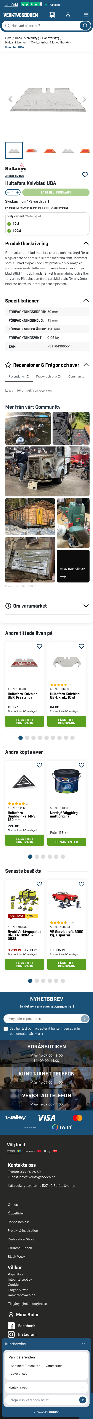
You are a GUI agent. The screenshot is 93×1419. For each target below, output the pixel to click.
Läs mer (34, 1034)
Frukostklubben (20, 1248)
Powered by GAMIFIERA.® (21, 586)
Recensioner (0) (19, 376)
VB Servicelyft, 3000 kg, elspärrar (66, 933)
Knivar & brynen (16, 42)
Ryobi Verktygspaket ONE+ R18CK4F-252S (24, 935)
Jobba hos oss (18, 1222)
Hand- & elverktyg (27, 38)
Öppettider (16, 1213)
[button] (47, 98)
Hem (8, 38)
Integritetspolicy (20, 1279)
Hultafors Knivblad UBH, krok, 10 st (65, 695)
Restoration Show (21, 1239)
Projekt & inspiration (23, 1231)
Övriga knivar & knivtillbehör (50, 42)
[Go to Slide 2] (32, 150)
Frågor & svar (18, 1290)
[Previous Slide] (10, 98)
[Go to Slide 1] (14, 150)
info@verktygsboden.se (37, 1177)
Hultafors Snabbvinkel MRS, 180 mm (22, 816)
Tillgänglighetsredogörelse (27, 1304)
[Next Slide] (84, 98)
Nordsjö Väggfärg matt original (64, 814)
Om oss (14, 1205)
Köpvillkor (15, 1274)
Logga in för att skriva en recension (28, 390)
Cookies (14, 1285)
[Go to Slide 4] (68, 150)
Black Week (17, 1256)
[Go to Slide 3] (50, 150)
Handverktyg (50, 38)
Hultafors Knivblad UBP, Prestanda (22, 695)
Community (76, 376)
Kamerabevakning (21, 1295)
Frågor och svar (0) (48, 376)
